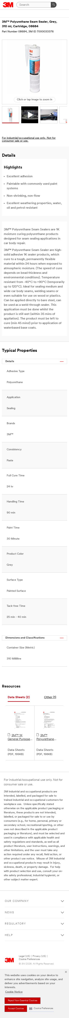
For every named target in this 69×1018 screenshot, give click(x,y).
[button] (41, 1008)
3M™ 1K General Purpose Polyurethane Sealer (19, 737)
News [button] (9, 912)
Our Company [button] (17, 901)
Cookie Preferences (29, 959)
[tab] (19, 697)
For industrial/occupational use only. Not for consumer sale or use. (29, 139)
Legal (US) (24, 956)
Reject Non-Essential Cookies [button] (22, 1001)
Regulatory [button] (15, 923)
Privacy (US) (39, 956)
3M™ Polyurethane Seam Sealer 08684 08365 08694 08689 (46, 737)
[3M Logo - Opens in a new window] (8, 5)
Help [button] (9, 935)
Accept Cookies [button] (16, 1009)
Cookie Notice (14, 992)
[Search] (54, 5)
